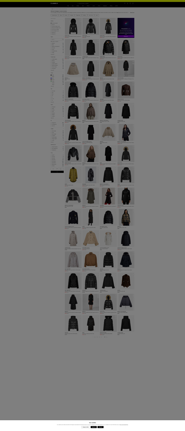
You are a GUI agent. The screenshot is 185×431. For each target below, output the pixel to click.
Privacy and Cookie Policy (123, 424)
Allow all (100, 427)
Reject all (93, 427)
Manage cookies (86, 427)
